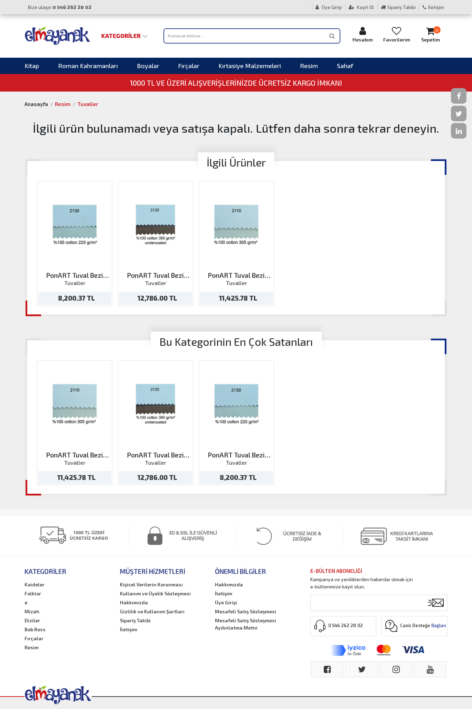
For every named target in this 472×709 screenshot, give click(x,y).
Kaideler (35, 584)
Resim (309, 65)
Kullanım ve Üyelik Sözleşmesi (155, 593)
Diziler (32, 620)
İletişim (436, 7)
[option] (74, 243)
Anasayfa (36, 104)
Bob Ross (35, 629)
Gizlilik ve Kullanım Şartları (152, 611)
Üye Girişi (331, 7)
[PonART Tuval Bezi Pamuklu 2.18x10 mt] (236, 224)
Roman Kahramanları (88, 65)
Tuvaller (87, 104)
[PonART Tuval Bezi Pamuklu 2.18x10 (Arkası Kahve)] (155, 224)
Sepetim (430, 35)
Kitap (32, 65)
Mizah (32, 611)
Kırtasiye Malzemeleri (249, 65)
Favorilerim (396, 39)
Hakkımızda (134, 602)
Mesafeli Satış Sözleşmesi (245, 611)
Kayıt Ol (365, 7)
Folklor (33, 593)
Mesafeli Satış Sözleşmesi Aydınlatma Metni (245, 624)
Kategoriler (121, 35)
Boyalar (148, 65)
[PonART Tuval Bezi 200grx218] (74, 224)
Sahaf (345, 65)
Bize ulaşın (60, 7)
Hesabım (362, 39)
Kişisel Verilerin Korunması (151, 584)
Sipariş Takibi (401, 7)
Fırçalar (188, 65)
